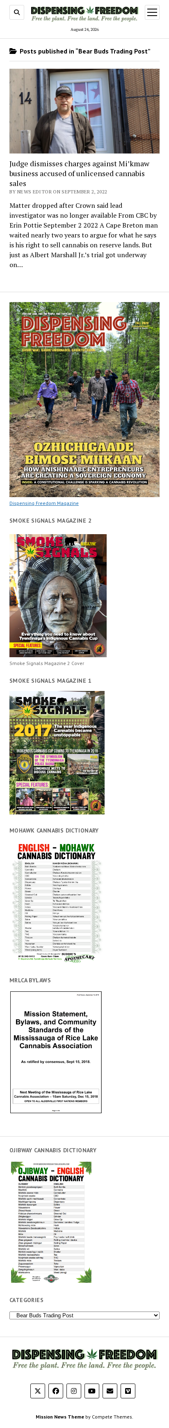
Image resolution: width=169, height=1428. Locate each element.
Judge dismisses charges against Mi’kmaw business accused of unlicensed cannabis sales (79, 173)
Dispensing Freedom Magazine (44, 503)
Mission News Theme (60, 1417)
